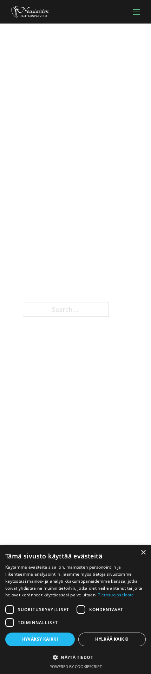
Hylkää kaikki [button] (112, 639)
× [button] (143, 552)
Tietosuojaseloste (116, 595)
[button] (75, 657)
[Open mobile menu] (136, 12)
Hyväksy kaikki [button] (40, 639)
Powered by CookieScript (76, 666)
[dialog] (75, 609)
